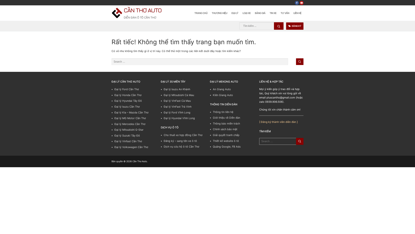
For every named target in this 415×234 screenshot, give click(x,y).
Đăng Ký (296, 26)
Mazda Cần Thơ (138, 112)
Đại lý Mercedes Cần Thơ (129, 124)
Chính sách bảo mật (225, 129)
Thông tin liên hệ (223, 112)
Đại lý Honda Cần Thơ (128, 95)
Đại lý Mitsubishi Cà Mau (179, 95)
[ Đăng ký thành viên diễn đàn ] (278, 122)
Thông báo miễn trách (226, 123)
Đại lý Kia (120, 112)
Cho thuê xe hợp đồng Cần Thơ (183, 135)
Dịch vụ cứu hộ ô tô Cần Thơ (181, 146)
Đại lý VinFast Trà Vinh (177, 106)
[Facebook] (297, 3)
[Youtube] (301, 3)
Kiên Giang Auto (223, 95)
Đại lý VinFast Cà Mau (177, 100)
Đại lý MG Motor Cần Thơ (130, 118)
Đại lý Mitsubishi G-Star (128, 129)
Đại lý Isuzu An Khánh (177, 89)
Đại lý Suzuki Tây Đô (127, 135)
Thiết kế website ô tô (226, 141)
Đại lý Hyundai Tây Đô (128, 100)
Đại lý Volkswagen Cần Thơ (131, 147)
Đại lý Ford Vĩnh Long (177, 112)
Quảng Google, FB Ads (227, 146)
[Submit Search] (279, 26)
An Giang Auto (222, 89)
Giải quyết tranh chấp (226, 135)
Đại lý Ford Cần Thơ (126, 89)
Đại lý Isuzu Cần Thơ (127, 106)
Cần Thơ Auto (142, 10)
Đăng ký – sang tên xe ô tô (180, 141)
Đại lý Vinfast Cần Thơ (128, 141)
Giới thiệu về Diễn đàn (226, 117)
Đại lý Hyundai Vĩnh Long (179, 118)
